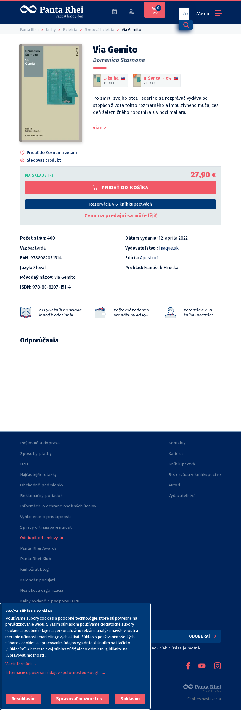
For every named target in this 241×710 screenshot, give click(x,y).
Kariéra (176, 453)
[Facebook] (188, 666)
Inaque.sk (169, 248)
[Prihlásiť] (131, 11)
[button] (23, 699)
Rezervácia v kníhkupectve (195, 474)
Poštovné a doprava (40, 443)
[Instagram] (217, 666)
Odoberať (200, 636)
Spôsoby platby (36, 453)
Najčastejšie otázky (38, 474)
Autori (174, 485)
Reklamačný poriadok (41, 495)
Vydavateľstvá (182, 495)
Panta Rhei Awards (38, 548)
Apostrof (149, 258)
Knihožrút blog (34, 569)
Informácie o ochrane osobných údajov (58, 506)
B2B (24, 464)
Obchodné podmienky (41, 485)
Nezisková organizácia (41, 590)
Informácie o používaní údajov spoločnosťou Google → (55, 672)
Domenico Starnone (119, 60)
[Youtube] (201, 666)
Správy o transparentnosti (47, 527)
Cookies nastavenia (204, 699)
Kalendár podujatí (37, 580)
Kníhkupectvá (182, 464)
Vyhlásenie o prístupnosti (45, 516)
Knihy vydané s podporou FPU (49, 601)
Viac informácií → (21, 663)
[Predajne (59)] (114, 11)
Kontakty (177, 443)
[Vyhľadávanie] (185, 25)
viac (97, 127)
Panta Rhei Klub (35, 558)
